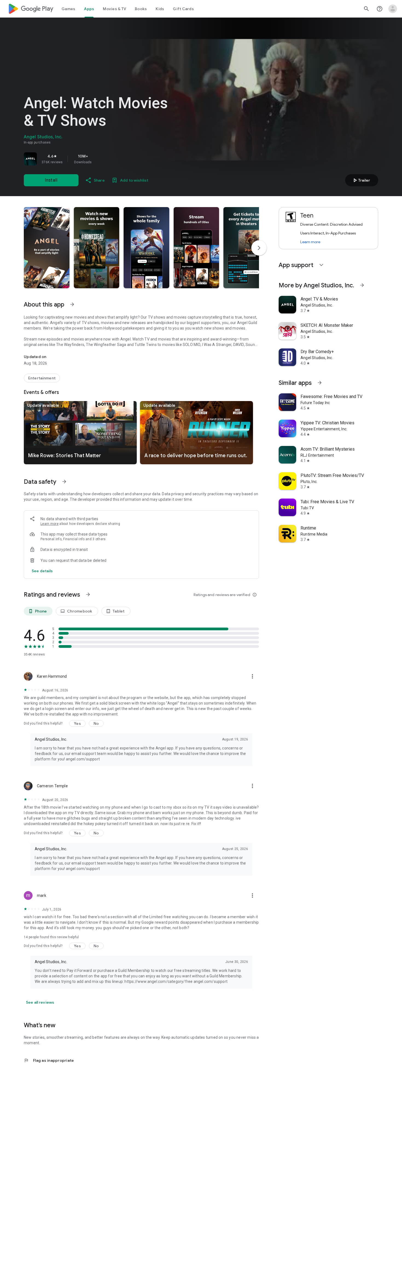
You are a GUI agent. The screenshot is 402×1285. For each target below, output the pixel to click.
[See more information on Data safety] (64, 481)
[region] (100, 158)
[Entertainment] (42, 378)
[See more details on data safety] (42, 570)
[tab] (68, 9)
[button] (46, 247)
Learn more (49, 524)
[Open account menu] (392, 8)
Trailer (361, 180)
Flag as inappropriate (49, 1060)
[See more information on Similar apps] (319, 382)
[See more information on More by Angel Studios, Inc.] (362, 285)
